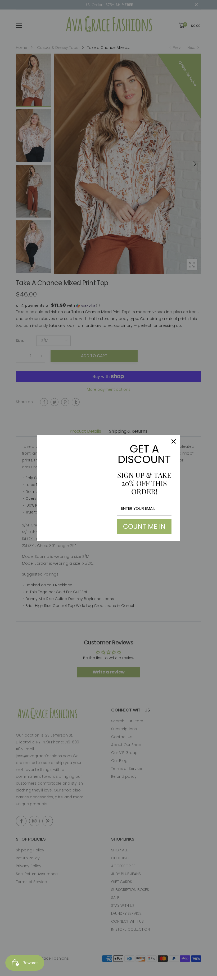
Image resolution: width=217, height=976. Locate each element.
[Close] (173, 441)
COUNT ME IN (144, 526)
